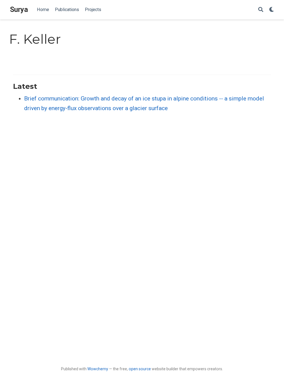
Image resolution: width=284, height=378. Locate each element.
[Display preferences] (271, 10)
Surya (19, 10)
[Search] (260, 10)
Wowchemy (97, 369)
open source (140, 369)
